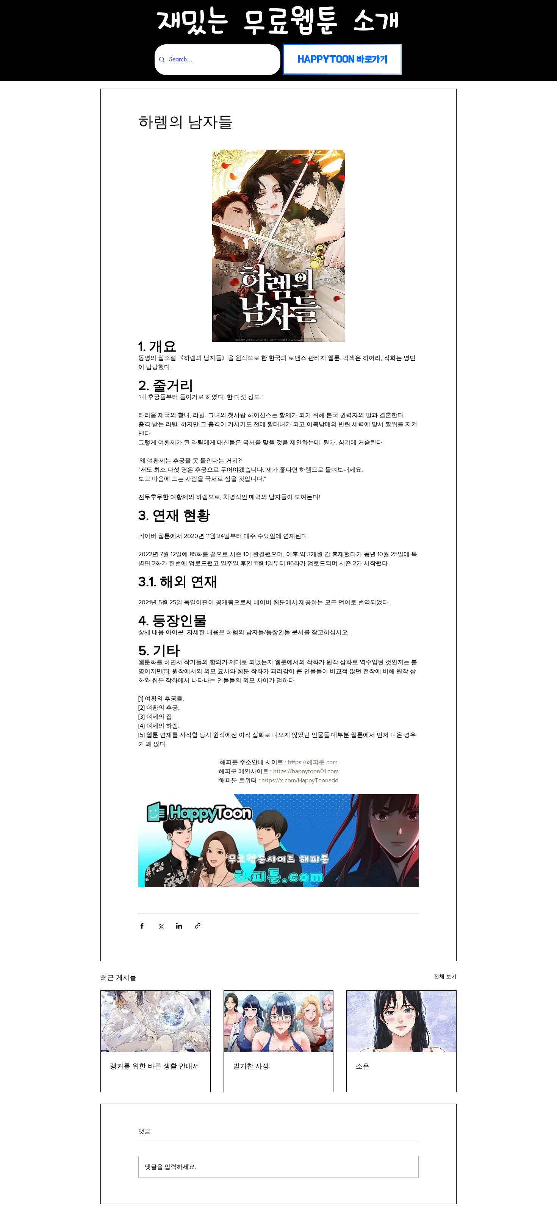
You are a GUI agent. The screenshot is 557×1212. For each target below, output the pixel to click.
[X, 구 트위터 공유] (160, 925)
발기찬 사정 (251, 1066)
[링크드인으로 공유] (179, 925)
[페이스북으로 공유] (142, 925)
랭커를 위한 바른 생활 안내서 (154, 1066)
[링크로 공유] (197, 925)
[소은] (401, 1021)
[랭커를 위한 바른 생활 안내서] (155, 1021)
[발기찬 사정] (278, 1021)
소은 (362, 1066)
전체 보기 (445, 976)
